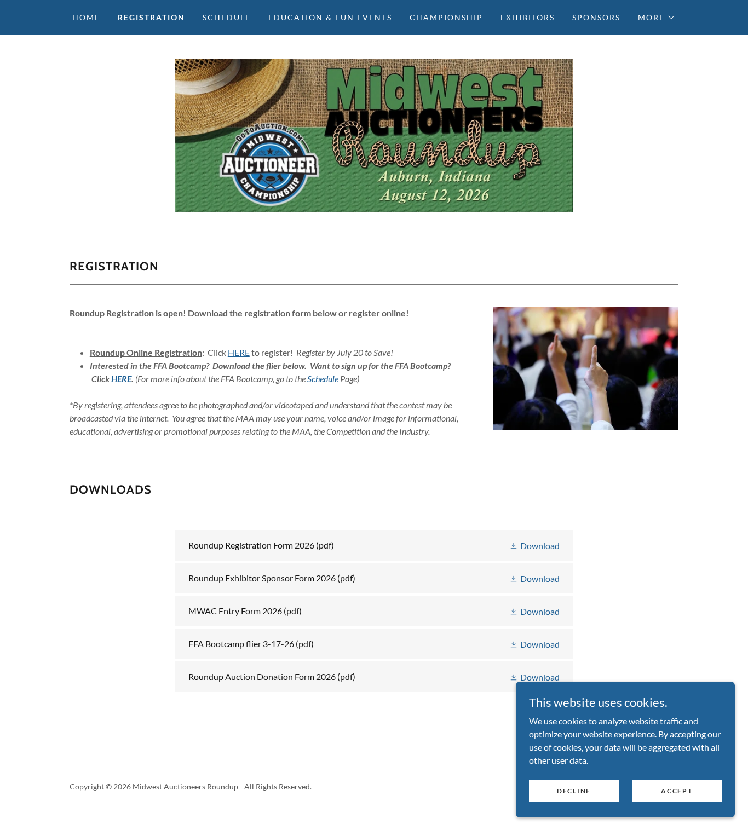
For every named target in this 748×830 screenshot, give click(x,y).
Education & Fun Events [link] (330, 17)
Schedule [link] (227, 17)
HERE (239, 352)
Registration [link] (151, 17)
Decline (574, 791)
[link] (373, 134)
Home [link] (86, 17)
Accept (676, 791)
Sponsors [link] (596, 17)
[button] (657, 17)
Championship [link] (446, 17)
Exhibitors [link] (527, 17)
